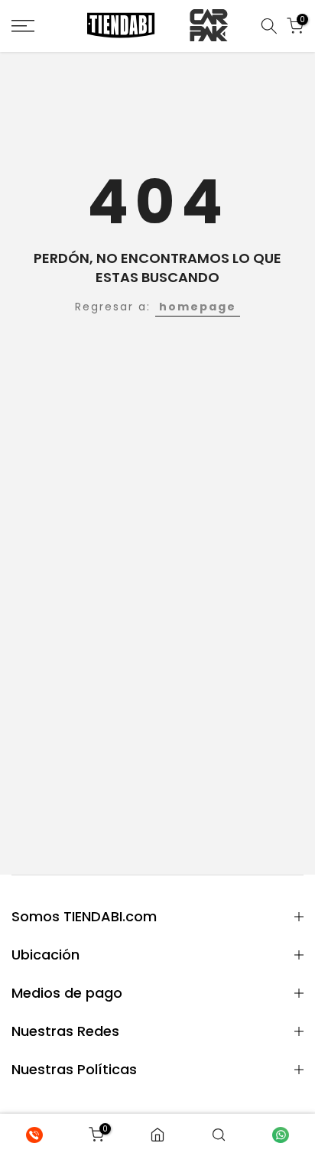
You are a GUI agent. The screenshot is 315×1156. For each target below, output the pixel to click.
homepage (197, 306)
